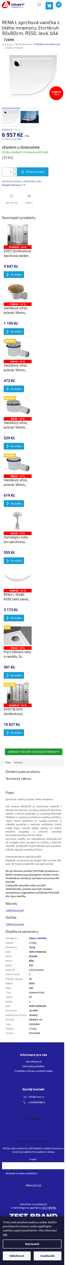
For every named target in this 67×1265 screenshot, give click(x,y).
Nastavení (32, 1244)
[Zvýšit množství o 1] (15, 170)
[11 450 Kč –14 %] (18, 235)
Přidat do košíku (35, 171)
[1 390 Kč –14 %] (18, 292)
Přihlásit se (34, 1185)
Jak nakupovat (33, 1062)
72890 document (15, 910)
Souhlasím (47, 1256)
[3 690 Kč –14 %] (18, 578)
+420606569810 (36, 1102)
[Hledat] (39, 4)
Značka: (14, 48)
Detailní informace (12, 185)
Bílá (31, 961)
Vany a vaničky (38, 938)
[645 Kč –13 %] (18, 521)
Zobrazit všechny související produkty (33, 751)
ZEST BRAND (49, 1208)
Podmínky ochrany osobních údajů (33, 1071)
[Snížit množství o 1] (15, 174)
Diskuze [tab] (18, 762)
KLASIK (33, 956)
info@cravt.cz (36, 1097)
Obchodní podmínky (33, 1066)
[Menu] (58, 4)
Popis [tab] (8, 762)
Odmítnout (16, 1256)
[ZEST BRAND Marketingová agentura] (33, 1216)
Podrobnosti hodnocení (47, 44)
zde (5, 1235)
